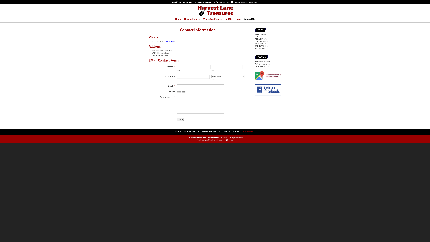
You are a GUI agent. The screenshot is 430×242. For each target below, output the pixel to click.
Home (178, 19)
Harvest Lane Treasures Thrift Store (205, 138)
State (213, 80)
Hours (238, 19)
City (178, 80)
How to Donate (192, 19)
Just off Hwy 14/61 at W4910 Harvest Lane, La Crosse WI (193, 2)
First (178, 71)
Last (212, 71)
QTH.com (229, 140)
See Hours (169, 41)
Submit (180, 119)
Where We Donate (212, 19)
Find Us (228, 19)
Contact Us (249, 19)
